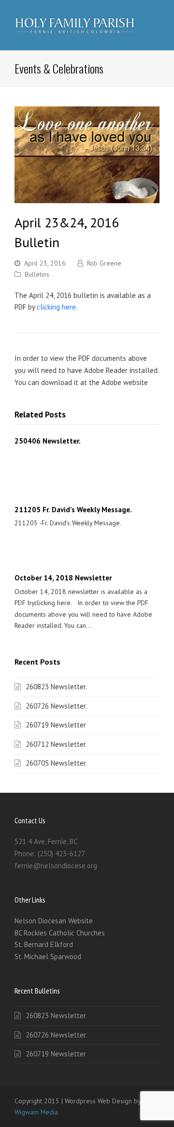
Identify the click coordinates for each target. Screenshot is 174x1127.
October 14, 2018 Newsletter (63, 577)
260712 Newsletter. (56, 744)
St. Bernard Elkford (43, 944)
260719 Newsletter (56, 724)
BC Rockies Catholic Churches (59, 932)
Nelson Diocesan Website (53, 920)
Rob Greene (104, 263)
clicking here (56, 306)
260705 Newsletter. (56, 763)
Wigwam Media (36, 1112)
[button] (154, 25)
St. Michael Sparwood (47, 956)
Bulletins (37, 274)
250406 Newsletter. (47, 440)
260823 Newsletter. (56, 686)
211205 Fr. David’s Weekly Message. (73, 509)
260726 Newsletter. (56, 706)
